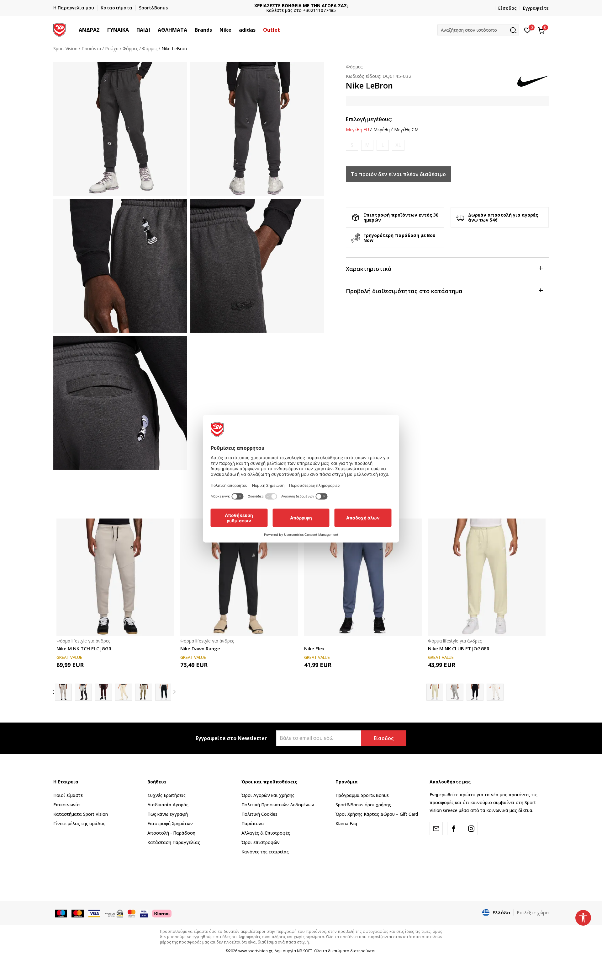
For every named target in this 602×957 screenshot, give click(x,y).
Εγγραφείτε (536, 8)
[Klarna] (162, 913)
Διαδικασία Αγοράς (167, 805)
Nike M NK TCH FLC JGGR (83, 648)
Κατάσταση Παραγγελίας (173, 842)
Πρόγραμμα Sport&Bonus (362, 795)
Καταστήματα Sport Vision (80, 814)
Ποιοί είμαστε (68, 795)
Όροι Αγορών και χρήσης (267, 795)
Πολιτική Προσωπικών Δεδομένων (277, 805)
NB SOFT (304, 951)
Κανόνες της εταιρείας (265, 852)
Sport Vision (65, 48)
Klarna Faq (346, 823)
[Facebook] (453, 828)
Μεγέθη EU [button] (357, 129)
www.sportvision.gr (255, 951)
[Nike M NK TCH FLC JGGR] (115, 577)
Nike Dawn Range (200, 648)
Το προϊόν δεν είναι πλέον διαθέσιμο (398, 174)
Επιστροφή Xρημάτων (170, 823)
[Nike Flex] (363, 577)
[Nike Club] (455, 692)
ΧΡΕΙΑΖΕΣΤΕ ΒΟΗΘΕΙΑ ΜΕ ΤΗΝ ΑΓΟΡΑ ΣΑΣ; (301, 5)
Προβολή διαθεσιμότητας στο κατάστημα (404, 291)
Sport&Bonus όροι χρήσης (363, 805)
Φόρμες (130, 48)
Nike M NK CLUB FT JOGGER (458, 648)
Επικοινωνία (66, 805)
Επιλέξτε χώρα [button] (533, 912)
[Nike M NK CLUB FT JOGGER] (487, 577)
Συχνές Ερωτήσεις (166, 795)
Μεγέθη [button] (381, 129)
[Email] (436, 828)
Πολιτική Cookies (259, 814)
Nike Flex (314, 648)
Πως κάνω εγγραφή (167, 814)
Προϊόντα (91, 48)
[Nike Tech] (83, 692)
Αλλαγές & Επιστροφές (265, 833)
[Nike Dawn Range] (239, 577)
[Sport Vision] (59, 29)
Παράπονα (252, 823)
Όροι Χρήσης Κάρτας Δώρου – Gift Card (376, 814)
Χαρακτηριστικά (369, 268)
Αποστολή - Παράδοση (171, 833)
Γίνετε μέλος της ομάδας (79, 823)
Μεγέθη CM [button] (406, 129)
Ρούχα (112, 48)
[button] (103, 30)
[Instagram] (471, 828)
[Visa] (144, 913)
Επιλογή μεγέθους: (369, 119)
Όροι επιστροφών (260, 842)
